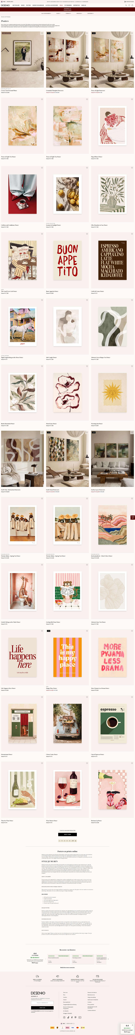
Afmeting (78, 13)
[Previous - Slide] (45, 959)
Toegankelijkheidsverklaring (69, 1004)
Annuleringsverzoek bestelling (92, 1007)
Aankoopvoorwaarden (93, 999)
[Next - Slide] (108, 959)
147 (73, 841)
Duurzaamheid (66, 1002)
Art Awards (65, 1011)
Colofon (65, 997)
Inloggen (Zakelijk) (67, 1013)
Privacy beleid (36, 1011)
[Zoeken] (126, 5)
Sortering (90, 13)
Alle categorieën (45, 13)
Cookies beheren (92, 1010)
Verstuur (42, 1007)
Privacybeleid (91, 1004)
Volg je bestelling (92, 997)
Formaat (68, 13)
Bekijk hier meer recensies (67, 967)
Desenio (3, 16)
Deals (61, 5)
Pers (64, 994)
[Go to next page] (75, 841)
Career (65, 999)
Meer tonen (67, 834)
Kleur (58, 13)
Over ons (65, 992)
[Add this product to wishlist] (42, 33)
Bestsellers (16, 5)
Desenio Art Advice (92, 992)
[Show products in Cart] (132, 5)
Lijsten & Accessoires (52, 5)
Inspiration (76, 5)
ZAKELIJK (83, 5)
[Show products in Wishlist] (129, 5)
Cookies (90, 1002)
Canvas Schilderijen (38, 5)
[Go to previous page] (59, 841)
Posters (28, 5)
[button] (127, 1029)
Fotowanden (68, 5)
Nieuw (22, 5)
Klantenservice (91, 994)
